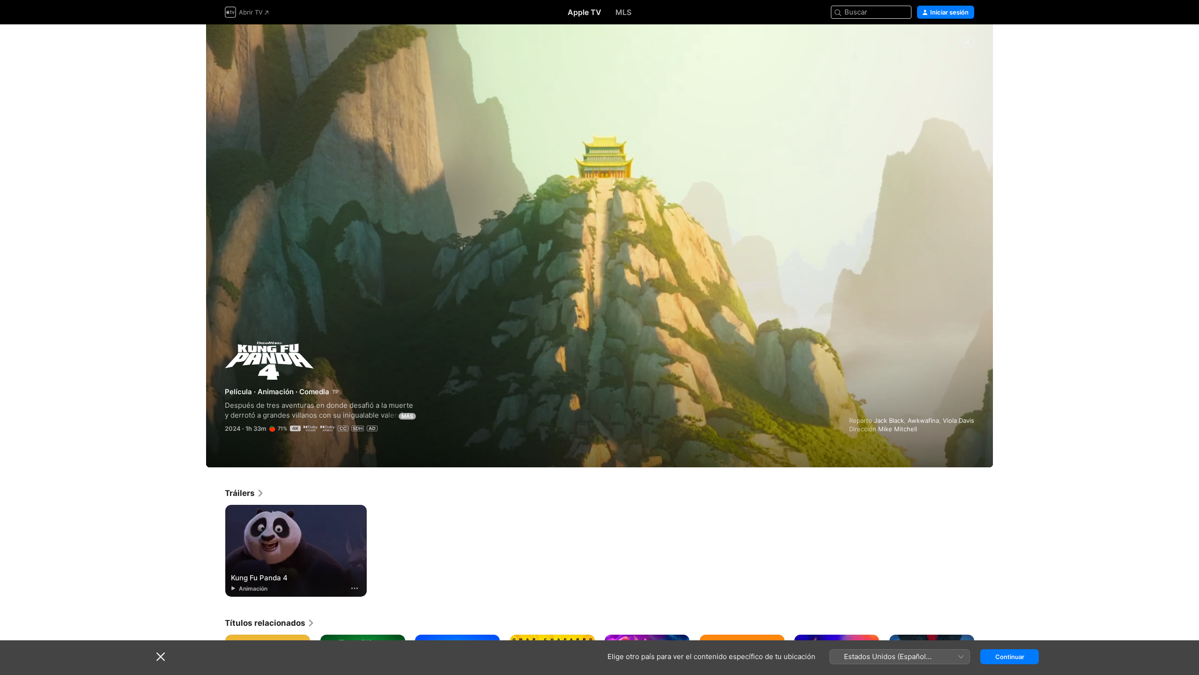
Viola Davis (958, 420)
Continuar (1009, 656)
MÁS (407, 416)
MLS (623, 12)
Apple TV (584, 12)
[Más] (354, 588)
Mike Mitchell (897, 429)
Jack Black (889, 420)
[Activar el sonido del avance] (967, 43)
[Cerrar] (160, 656)
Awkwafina (923, 420)
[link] (244, 493)
